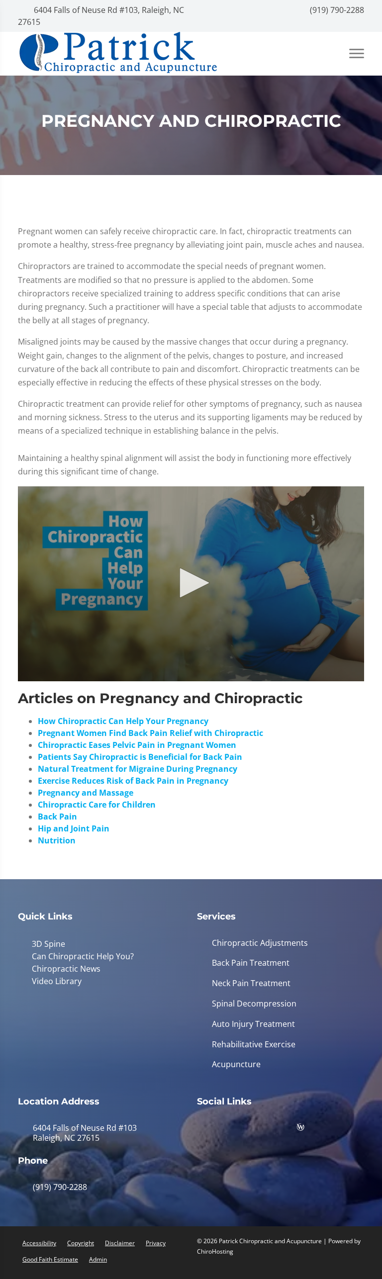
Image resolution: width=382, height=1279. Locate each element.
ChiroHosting (215, 1251)
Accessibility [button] (39, 1243)
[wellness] (307, 1129)
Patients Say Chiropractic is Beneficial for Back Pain (140, 756)
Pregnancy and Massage (85, 792)
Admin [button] (98, 1259)
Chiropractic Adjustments (260, 943)
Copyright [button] (80, 1243)
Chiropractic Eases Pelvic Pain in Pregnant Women (137, 744)
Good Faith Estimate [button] (50, 1259)
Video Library (55, 979)
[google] (209, 1129)
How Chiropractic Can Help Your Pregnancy (123, 721)
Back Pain (57, 816)
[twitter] (284, 1129)
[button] (191, 583)
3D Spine (46, 943)
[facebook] (234, 1129)
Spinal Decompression (254, 1004)
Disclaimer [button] (120, 1243)
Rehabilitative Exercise (253, 1044)
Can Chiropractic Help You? (81, 955)
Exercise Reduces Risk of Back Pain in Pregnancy (133, 780)
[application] (191, 583)
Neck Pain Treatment (251, 983)
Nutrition (57, 840)
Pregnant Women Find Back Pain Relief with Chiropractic (150, 733)
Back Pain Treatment (250, 963)
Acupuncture (236, 1064)
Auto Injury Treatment (253, 1024)
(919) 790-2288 (336, 9)
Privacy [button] (156, 1243)
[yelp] (259, 1129)
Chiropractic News (64, 967)
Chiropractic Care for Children (97, 804)
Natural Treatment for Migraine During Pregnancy (137, 768)
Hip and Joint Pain (73, 828)
